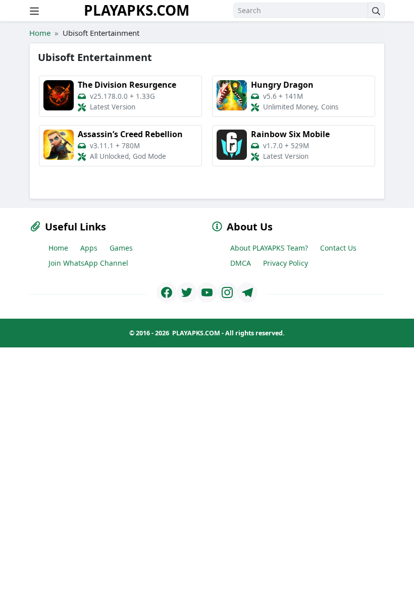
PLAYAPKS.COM (136, 10)
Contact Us (338, 248)
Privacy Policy (285, 263)
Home (39, 33)
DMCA (240, 263)
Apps (88, 248)
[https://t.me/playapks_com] (247, 292)
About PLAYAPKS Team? (269, 248)
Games (121, 248)
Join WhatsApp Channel (88, 263)
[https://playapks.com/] (167, 292)
